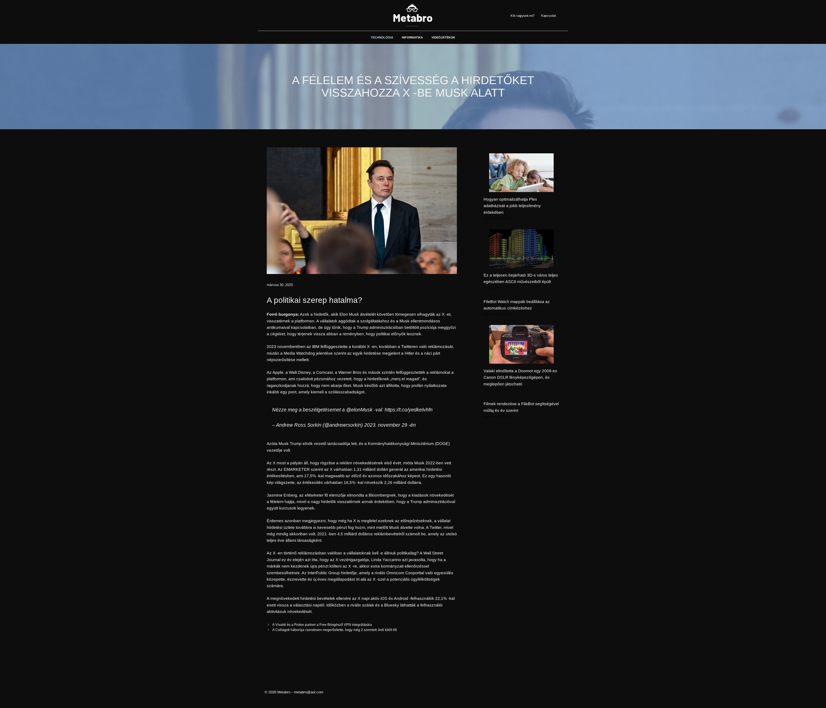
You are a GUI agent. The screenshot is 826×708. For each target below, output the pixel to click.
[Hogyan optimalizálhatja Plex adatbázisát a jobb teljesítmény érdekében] (521, 188)
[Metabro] (413, 15)
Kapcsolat (548, 15)
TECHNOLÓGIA (382, 37)
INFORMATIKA (412, 37)
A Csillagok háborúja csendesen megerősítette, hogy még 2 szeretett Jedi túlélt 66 (334, 630)
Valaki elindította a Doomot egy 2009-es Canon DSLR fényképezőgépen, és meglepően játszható (520, 377)
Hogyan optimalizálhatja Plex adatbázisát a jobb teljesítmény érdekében (512, 206)
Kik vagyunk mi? (522, 15)
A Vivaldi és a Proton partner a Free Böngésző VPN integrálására (322, 624)
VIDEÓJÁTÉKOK (443, 37)
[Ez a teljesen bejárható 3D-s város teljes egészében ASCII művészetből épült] (521, 264)
